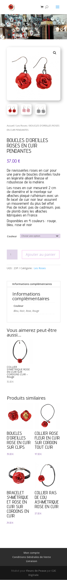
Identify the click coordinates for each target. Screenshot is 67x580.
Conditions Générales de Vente (31, 557)
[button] (54, 53)
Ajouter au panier (41, 254)
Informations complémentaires (32, 284)
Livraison (31, 561)
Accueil (10, 125)
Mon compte (31, 552)
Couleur (12, 236)
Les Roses (21, 125)
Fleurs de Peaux (36, 570)
